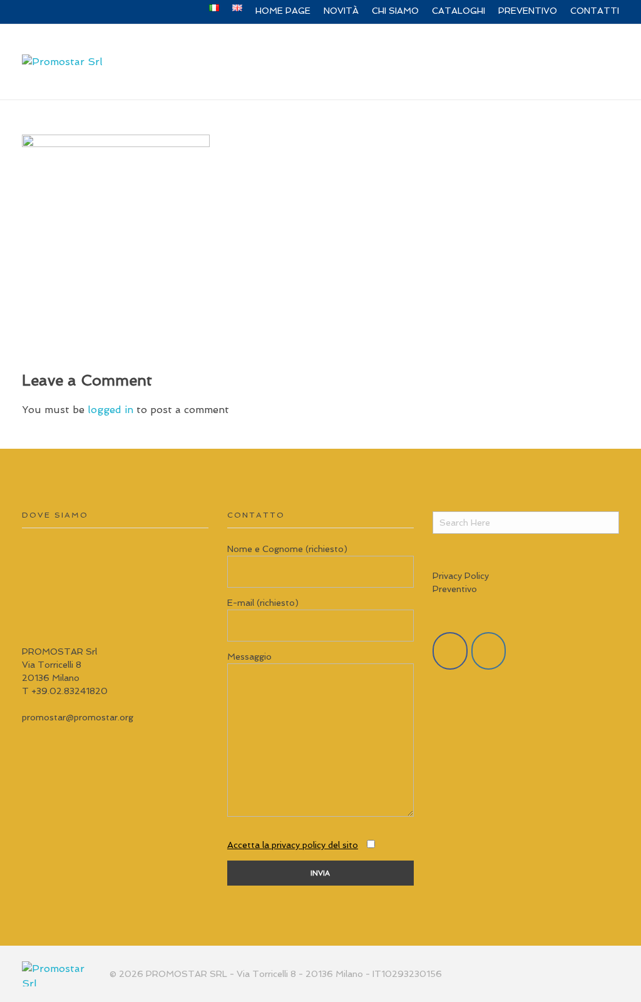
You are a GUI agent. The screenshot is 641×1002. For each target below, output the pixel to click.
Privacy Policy (461, 576)
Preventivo (455, 589)
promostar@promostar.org (77, 717)
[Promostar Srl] (62, 61)
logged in (112, 410)
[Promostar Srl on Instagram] (488, 651)
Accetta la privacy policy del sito (292, 845)
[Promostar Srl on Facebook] (450, 651)
